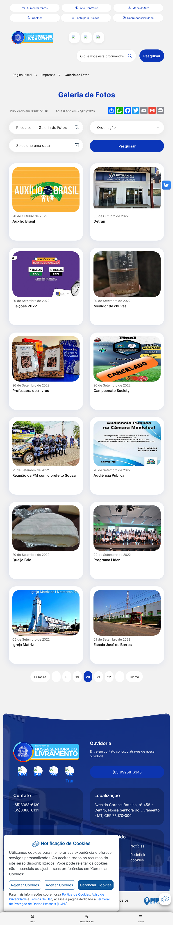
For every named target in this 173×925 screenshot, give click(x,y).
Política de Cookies (76, 894)
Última (134, 677)
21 (98, 677)
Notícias (137, 846)
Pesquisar (151, 56)
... (56, 677)
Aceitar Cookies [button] (59, 885)
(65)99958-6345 (127, 772)
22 (109, 677)
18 (66, 677)
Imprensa (48, 75)
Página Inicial (22, 75)
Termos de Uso (41, 899)
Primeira (40, 677)
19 (77, 677)
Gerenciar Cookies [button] (96, 885)
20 (88, 677)
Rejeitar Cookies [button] (25, 885)
